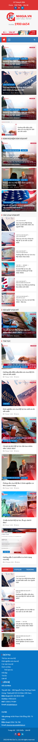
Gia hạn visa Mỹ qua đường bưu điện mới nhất (25, 286)
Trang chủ (11, 730)
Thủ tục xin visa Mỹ (22, 235)
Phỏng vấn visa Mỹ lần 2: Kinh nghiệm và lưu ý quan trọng (25, 641)
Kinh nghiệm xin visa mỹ (11, 58)
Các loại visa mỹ (9, 84)
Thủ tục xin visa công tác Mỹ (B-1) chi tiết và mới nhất (24, 240)
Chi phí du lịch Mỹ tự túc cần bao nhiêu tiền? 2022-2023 (16, 331)
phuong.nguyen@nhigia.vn (16, 725)
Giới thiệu (18, 5)
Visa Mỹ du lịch (20, 266)
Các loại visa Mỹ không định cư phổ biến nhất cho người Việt (18, 88)
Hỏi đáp (25, 265)
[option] (19, 57)
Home (11, 5)
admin (17, 67)
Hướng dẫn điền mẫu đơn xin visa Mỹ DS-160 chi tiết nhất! (18, 62)
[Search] (34, 40)
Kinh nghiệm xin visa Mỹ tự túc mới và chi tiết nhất (25, 610)
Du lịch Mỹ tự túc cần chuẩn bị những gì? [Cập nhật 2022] (24, 271)
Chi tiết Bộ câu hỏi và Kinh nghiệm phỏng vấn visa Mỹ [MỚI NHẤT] (18, 206)
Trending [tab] (30, 569)
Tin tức (24, 58)
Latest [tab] (5, 569)
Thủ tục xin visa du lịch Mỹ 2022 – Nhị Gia (25, 301)
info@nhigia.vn (12, 704)
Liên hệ (25, 5)
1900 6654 (21, 24)
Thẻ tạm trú (8, 670)
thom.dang (19, 93)
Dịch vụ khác (6, 667)
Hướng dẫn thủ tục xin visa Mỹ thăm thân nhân (25, 256)
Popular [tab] (17, 569)
